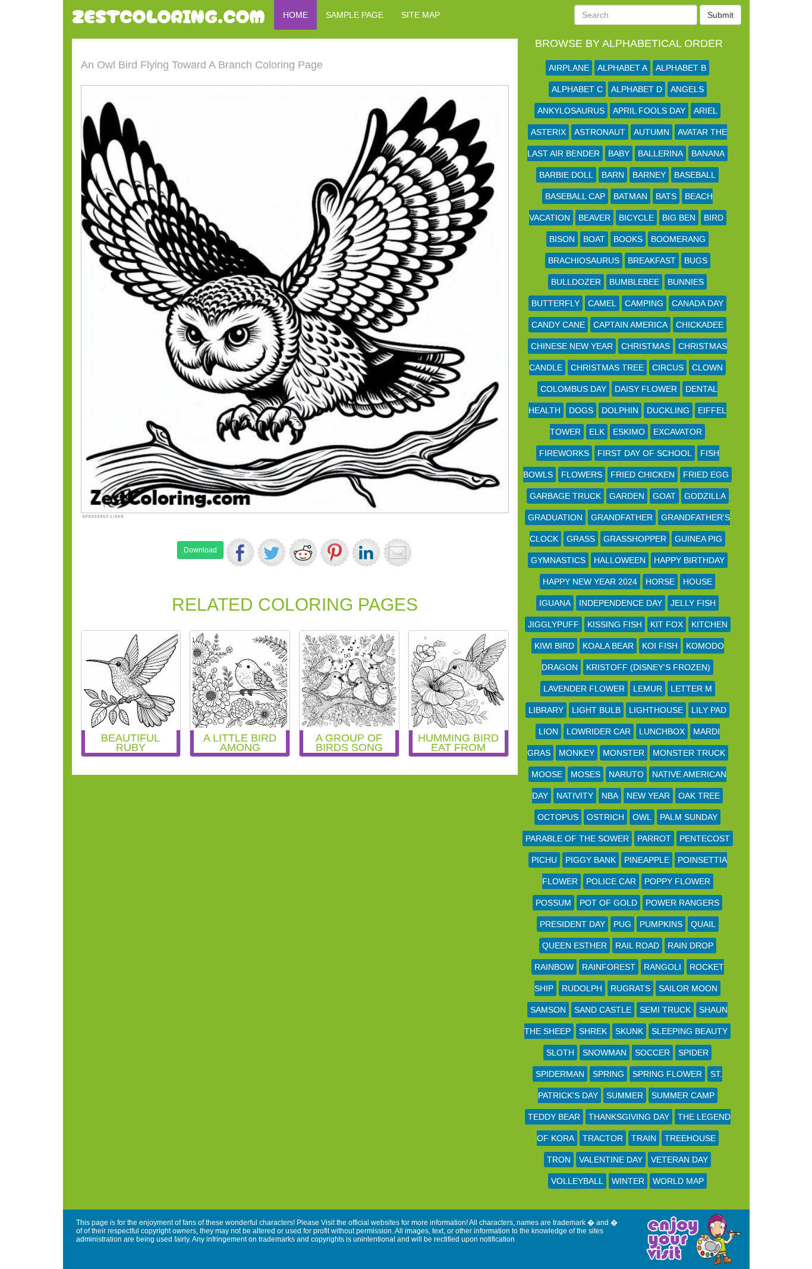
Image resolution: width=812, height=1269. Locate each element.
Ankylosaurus (571, 110)
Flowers (581, 474)
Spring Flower (667, 1074)
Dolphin (620, 410)
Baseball (695, 175)
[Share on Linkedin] (366, 552)
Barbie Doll (566, 175)
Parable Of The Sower (577, 838)
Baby (619, 153)
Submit (720, 15)
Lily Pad (708, 710)
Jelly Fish (693, 603)
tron (559, 1159)
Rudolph (582, 988)
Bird (713, 217)
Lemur (647, 688)
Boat (594, 239)
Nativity (574, 795)
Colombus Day (573, 389)
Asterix (548, 132)
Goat (664, 496)
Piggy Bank (590, 860)
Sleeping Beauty (690, 1031)
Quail (703, 924)
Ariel (705, 110)
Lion (548, 731)
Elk (597, 431)
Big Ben (678, 217)
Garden (626, 496)
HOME (295, 15)
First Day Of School (644, 453)
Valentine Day (611, 1159)
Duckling (668, 410)
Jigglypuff (553, 624)
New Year (648, 795)
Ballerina (660, 153)
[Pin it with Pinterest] (334, 552)
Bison (562, 239)
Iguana (555, 603)
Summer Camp (683, 1095)
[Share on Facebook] (240, 552)
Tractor (603, 1138)
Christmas (645, 346)
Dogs (581, 410)
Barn (613, 175)
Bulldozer (576, 282)
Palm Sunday (688, 817)
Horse (660, 581)
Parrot (654, 838)
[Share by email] (397, 552)
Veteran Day (679, 1159)
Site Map (420, 15)
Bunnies (686, 282)
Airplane (569, 68)
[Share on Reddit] (303, 552)
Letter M (691, 688)
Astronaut (599, 132)
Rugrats (630, 988)
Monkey (576, 753)
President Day (572, 924)
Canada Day (697, 303)
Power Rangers (682, 902)
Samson (548, 1009)
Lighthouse (656, 710)
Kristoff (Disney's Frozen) (648, 667)
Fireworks (564, 453)
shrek (593, 1031)
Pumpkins (661, 924)
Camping (644, 303)
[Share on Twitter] (271, 552)
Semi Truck (665, 1009)
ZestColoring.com (168, 15)
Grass (580, 539)
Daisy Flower (646, 389)
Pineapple (646, 860)
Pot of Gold (608, 902)
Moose (546, 774)
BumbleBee (634, 282)
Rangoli (662, 967)
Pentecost (704, 838)
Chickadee (699, 324)
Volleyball (577, 1181)
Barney (649, 175)
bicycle (636, 217)
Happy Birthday (689, 560)
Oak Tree (699, 795)
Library (546, 710)
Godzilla (705, 496)
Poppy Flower (677, 881)
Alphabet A (622, 68)
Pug (622, 924)
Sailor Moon (688, 988)
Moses (585, 774)
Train (643, 1138)
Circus (668, 367)
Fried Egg (706, 474)
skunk (629, 1031)
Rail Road (637, 945)
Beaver (594, 217)
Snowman (605, 1052)
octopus (557, 817)
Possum (553, 902)
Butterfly (555, 303)
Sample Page (354, 15)
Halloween (620, 560)
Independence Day (620, 603)
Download (200, 550)
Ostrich (605, 817)
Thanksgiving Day (628, 1117)
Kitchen (709, 624)
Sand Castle (602, 1009)
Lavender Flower (584, 688)
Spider (693, 1052)
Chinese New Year (572, 346)
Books (628, 239)
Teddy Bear (554, 1117)
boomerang (678, 239)
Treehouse (690, 1138)
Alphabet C (577, 89)
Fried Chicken (642, 474)
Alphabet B (681, 68)
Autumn (651, 132)
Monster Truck (689, 753)
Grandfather (622, 517)
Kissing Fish (614, 624)
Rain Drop (690, 945)
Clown (707, 367)
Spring (608, 1074)
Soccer (652, 1052)
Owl (642, 817)
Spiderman (560, 1074)
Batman (630, 196)
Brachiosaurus (583, 260)
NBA (610, 795)
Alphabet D (636, 89)
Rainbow (554, 967)
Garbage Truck (565, 496)
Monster (623, 753)
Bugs (695, 260)
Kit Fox (666, 624)
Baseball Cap (575, 196)
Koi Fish (660, 646)
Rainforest (608, 967)
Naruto (626, 774)
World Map (678, 1181)
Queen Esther (574, 945)
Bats (666, 196)
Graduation (555, 517)
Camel (602, 303)
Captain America (630, 324)
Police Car (611, 881)
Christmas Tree (607, 367)
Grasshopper (634, 539)
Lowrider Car (598, 731)
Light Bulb (596, 710)
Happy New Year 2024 (590, 581)
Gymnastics (558, 560)
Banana (708, 153)
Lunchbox (662, 731)
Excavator (677, 431)
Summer (624, 1095)
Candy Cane (558, 324)
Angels (687, 89)
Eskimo (629, 431)
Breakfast (652, 260)
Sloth (560, 1052)
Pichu (544, 860)
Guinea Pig (698, 539)
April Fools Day (649, 110)
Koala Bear (608, 646)
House (697, 581)
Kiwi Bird (554, 646)
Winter (628, 1181)
